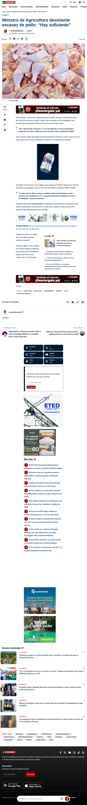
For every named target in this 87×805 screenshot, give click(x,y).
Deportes (40, 737)
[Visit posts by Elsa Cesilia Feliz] (5, 32)
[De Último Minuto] (9, 2)
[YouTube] (70, 753)
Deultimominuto (49, 291)
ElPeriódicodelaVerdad (25, 737)
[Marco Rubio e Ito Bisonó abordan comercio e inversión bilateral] (50, 243)
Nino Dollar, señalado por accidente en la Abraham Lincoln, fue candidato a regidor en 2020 (43, 504)
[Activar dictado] (62, 798)
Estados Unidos (71, 737)
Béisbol (29, 740)
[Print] (22, 39)
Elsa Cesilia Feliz (17, 31)
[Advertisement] (43, 566)
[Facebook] (33, 348)
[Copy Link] (18, 39)
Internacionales (32, 734)
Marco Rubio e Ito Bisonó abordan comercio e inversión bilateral (66, 243)
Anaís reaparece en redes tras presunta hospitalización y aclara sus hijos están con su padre (43, 494)
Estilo (49, 737)
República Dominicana (23, 293)
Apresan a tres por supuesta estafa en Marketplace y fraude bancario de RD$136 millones (42, 476)
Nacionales (5, 15)
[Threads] (53, 361)
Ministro (59, 291)
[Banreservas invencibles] (40, 600)
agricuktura (27, 291)
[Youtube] (53, 354)
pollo (66, 291)
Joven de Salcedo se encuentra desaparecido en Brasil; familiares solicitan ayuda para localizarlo (60, 266)
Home (4, 11)
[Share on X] (10, 39)
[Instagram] (33, 354)
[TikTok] (78, 753)
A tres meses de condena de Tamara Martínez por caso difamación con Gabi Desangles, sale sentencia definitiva (41, 532)
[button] (70, 2)
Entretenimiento (9, 737)
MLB (51, 740)
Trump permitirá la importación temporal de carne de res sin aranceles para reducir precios (42, 522)
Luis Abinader (8, 740)
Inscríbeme (31, 387)
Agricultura (37, 291)
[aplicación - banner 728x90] (48, 109)
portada (19, 740)
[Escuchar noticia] (27, 39)
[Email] (14, 39)
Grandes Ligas (40, 740)
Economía (59, 737)
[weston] (40, 442)
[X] (53, 348)
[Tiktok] (33, 361)
